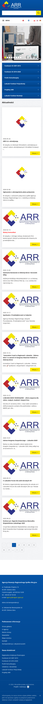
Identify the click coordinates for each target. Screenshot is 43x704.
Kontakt (4, 641)
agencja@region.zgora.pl (15, 597)
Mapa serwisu (6, 638)
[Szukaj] (38, 13)
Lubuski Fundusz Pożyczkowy (11, 670)
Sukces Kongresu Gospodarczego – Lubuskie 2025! (20, 440)
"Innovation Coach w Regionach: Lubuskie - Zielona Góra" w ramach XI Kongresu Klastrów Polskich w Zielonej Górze (20, 357)
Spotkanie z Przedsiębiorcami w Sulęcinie (17, 315)
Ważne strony (6, 632)
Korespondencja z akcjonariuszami (13, 644)
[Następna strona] (17, 550)
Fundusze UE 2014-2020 (10, 661)
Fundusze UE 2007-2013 (10, 658)
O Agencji (5, 629)
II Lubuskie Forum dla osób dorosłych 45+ (17, 481)
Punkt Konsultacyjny (9, 664)
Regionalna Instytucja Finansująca (13, 655)
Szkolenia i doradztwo (9, 667)
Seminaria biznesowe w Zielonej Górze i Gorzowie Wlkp (20, 274)
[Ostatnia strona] (22, 550)
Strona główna (7, 626)
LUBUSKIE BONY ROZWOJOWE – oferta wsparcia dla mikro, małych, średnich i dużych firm (20, 399)
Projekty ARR (6, 672)
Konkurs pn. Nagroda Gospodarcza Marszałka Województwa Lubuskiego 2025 (18, 522)
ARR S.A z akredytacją (10, 141)
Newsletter (5, 635)
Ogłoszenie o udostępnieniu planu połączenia (18, 192)
